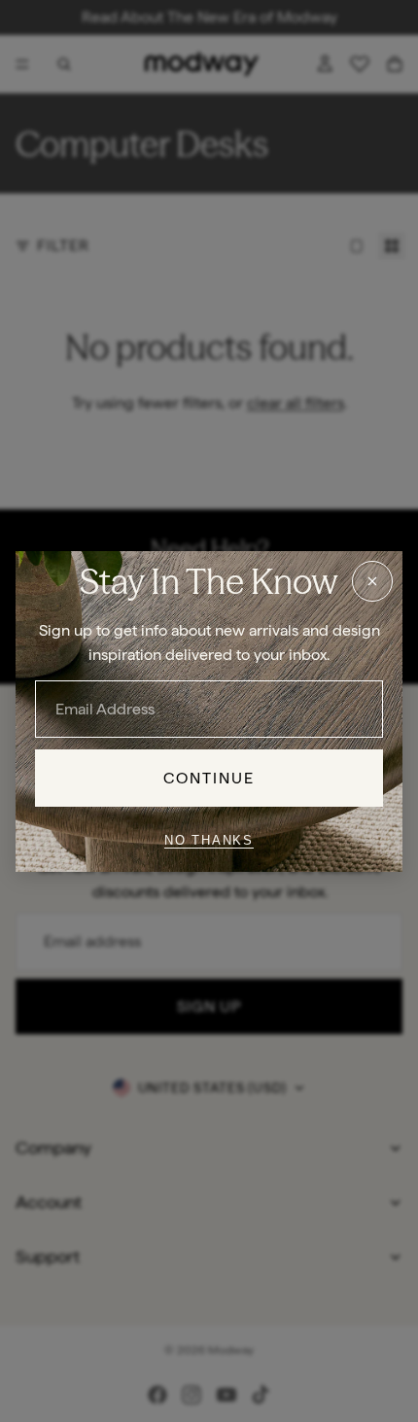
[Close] (372, 580)
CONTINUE (209, 777)
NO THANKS (209, 840)
